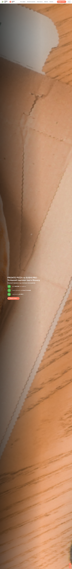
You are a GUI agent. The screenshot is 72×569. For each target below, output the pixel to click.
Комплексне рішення (31, 1)
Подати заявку (62, 1)
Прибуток (46, 1)
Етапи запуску (40, 1)
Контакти (51, 1)
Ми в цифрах (22, 1)
